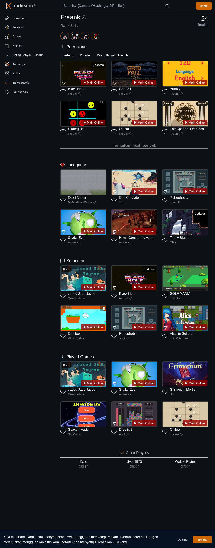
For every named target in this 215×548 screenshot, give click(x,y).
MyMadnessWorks (80, 202)
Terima (202, 539)
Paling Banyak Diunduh (112, 55)
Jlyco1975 (134, 464)
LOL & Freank (179, 338)
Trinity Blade (179, 237)
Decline (182, 539)
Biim (173, 394)
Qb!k (173, 242)
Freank (72, 93)
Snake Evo (76, 237)
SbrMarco (74, 434)
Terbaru (68, 55)
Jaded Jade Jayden (82, 293)
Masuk (203, 6)
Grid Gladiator (129, 197)
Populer (85, 55)
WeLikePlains (185, 464)
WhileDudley (76, 338)
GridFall (125, 89)
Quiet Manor (77, 197)
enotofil (175, 202)
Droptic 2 (125, 429)
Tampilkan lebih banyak (134, 145)
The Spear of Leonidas (187, 129)
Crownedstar (76, 298)
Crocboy (74, 333)
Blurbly (175, 89)
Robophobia (179, 197)
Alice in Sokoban (182, 333)
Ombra (124, 129)
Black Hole (76, 89)
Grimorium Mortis (182, 389)
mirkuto (175, 298)
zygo (122, 202)
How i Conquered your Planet (141, 237)
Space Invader (79, 429)
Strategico (75, 129)
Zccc (83, 464)
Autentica (74, 242)
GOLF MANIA (180, 293)
